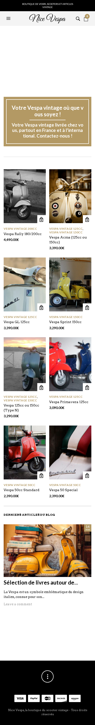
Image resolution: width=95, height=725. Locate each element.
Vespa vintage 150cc (66, 232)
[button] (9, 18)
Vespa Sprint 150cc (65, 322)
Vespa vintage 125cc (66, 228)
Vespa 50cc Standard (21, 490)
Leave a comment (18, 604)
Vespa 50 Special (63, 490)
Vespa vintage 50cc (19, 485)
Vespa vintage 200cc (20, 228)
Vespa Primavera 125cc (68, 402)
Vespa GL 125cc (17, 322)
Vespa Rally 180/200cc (23, 234)
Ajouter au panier (41, 219)
